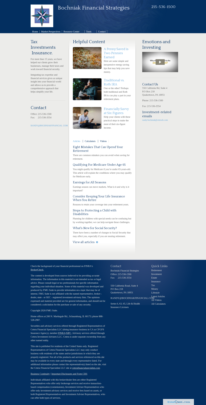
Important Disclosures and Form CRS (69, 374)
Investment (156, 274)
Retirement (156, 270)
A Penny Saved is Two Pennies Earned (116, 53)
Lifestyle (155, 292)
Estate (154, 277)
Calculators (90, 141)
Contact (102, 31)
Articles (76, 141)
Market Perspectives (50, 31)
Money (154, 289)
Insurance (155, 281)
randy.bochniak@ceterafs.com (155, 120)
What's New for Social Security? (95, 228)
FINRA (61, 333)
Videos (103, 141)
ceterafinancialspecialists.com (86, 368)
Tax (153, 285)
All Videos (156, 300)
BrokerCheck (37, 269)
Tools (88, 31)
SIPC (68, 333)
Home (35, 31)
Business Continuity (40, 374)
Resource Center (71, 31)
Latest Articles (158, 296)
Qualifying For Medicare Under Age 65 (99, 164)
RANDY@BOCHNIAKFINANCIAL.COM (49, 125)
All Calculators (158, 304)
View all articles (84, 242)
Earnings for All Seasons (89, 182)
